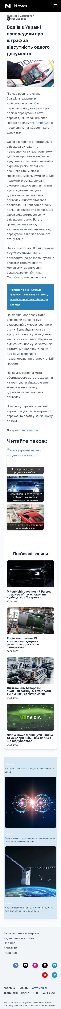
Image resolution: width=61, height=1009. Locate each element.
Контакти (10, 948)
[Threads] (45, 965)
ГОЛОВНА (9, 988)
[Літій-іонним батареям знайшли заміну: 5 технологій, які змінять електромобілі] (30, 670)
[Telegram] (54, 975)
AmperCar (43, 123)
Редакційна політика (19, 938)
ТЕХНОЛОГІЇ (11, 992)
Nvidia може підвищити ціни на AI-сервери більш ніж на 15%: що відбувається (30, 738)
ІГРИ (35, 992)
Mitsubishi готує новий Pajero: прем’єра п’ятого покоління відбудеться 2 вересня (29, 594)
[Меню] (55, 6)
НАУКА (8, 834)
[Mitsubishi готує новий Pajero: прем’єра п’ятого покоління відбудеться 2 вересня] (30, 573)
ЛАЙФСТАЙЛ (49, 992)
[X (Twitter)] (25, 965)
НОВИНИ (23, 988)
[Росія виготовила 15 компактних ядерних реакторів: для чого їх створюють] (30, 620)
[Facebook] (16, 965)
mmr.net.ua (30, 430)
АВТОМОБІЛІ (26, 16)
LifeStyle (9, 764)
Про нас (9, 943)
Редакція (10, 953)
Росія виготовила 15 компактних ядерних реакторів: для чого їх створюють (23, 643)
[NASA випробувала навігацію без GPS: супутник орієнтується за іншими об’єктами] (30, 871)
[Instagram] (35, 965)
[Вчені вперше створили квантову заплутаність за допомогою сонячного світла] (30, 802)
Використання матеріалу (22, 933)
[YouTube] (45, 975)
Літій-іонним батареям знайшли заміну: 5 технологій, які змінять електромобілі (29, 691)
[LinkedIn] (54, 965)
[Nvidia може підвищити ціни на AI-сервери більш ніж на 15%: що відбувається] (30, 717)
